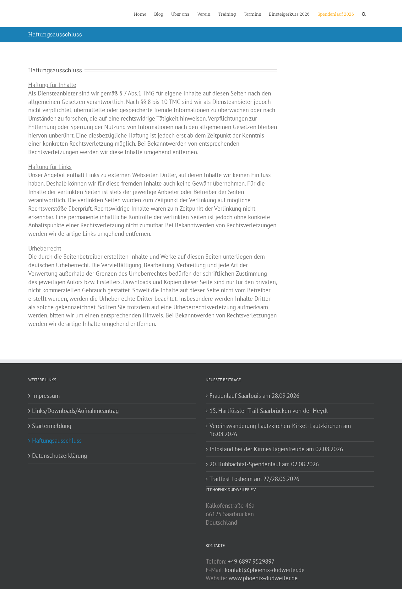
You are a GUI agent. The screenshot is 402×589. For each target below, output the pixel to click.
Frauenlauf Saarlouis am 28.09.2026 (254, 395)
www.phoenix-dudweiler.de (263, 578)
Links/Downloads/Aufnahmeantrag (75, 410)
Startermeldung (51, 426)
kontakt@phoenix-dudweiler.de (265, 570)
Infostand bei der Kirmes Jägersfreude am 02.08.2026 (276, 449)
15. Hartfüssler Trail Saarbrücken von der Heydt (268, 410)
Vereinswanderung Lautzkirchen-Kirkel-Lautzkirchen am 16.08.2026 (280, 430)
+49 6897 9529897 (251, 561)
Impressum (46, 395)
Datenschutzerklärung (59, 455)
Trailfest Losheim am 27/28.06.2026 (254, 479)
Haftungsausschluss (57, 440)
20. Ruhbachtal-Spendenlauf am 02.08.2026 (264, 464)
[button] (364, 13)
